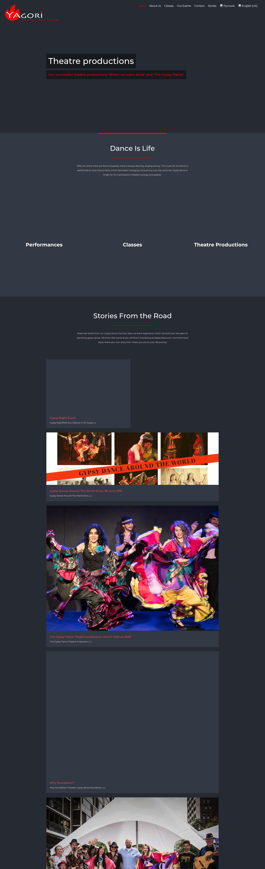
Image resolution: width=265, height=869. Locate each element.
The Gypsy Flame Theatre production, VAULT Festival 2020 (90, 636)
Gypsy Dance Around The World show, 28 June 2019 (86, 491)
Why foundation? (62, 783)
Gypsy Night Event (63, 418)
